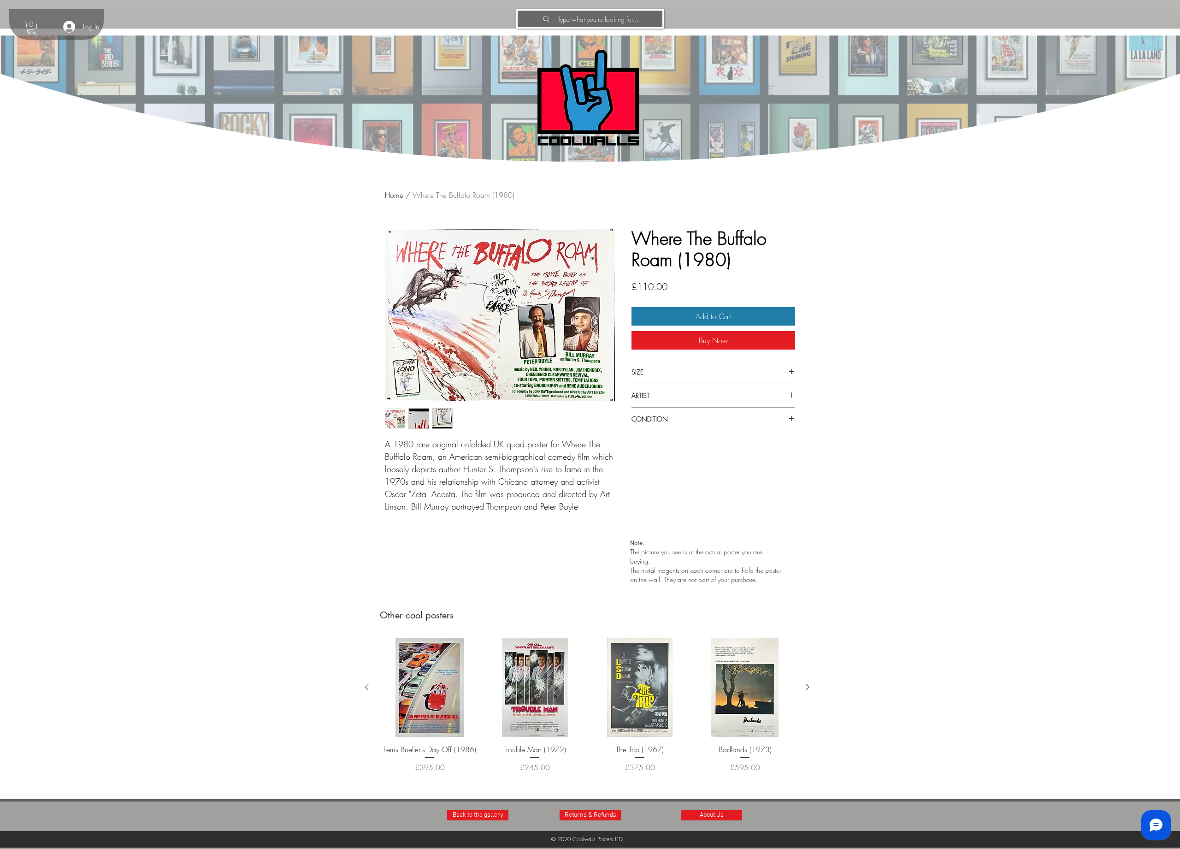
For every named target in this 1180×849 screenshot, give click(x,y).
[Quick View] (429, 687)
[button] (31, 28)
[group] (587, 711)
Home (394, 195)
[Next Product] (807, 687)
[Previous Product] (366, 687)
